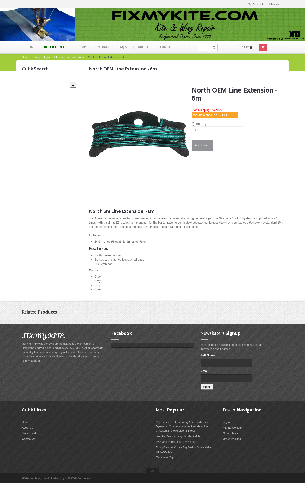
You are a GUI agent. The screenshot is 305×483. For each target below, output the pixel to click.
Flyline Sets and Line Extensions (64, 57)
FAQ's (122, 47)
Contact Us (28, 439)
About (143, 47)
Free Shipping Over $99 (207, 110)
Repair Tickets (55, 47)
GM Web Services (77, 478)
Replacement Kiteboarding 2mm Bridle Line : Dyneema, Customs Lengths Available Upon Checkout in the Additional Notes (183, 426)
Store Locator (30, 433)
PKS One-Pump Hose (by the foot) (176, 441)
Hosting (55, 478)
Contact (167, 47)
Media (102, 47)
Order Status (230, 433)
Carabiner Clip (165, 457)
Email (205, 371)
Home (30, 47)
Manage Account (233, 427)
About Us (27, 427)
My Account (255, 4)
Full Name (208, 355)
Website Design (32, 478)
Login (226, 422)
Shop (82, 47)
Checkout (275, 4)
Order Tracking (232, 439)
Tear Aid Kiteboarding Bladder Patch (178, 436)
